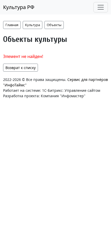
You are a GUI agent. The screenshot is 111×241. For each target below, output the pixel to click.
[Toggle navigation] (100, 7)
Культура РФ (18, 7)
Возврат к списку (20, 67)
